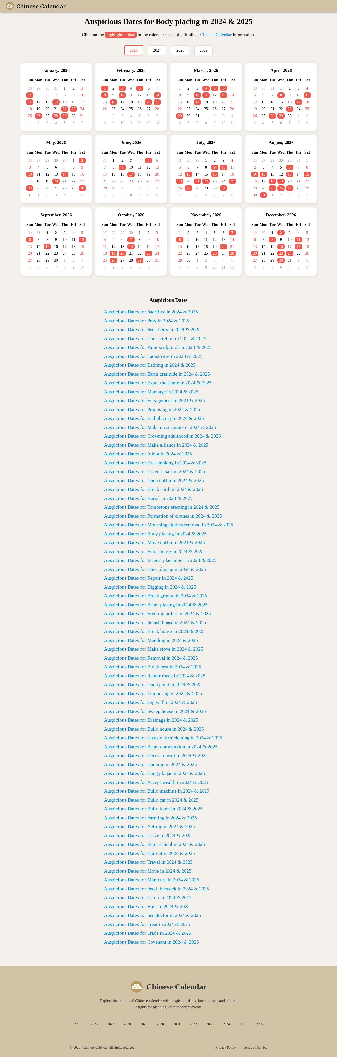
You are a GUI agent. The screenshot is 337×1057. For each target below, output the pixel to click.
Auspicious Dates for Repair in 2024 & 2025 (148, 578)
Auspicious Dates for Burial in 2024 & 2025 (148, 498)
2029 (143, 1024)
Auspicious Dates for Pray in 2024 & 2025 (146, 320)
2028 (127, 1024)
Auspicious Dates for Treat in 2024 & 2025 (147, 924)
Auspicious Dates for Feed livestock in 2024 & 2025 (156, 888)
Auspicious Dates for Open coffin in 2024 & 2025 (154, 480)
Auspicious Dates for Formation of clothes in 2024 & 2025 (163, 516)
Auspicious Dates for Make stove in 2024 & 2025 (153, 649)
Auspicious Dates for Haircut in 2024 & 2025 (149, 853)
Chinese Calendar (216, 34)
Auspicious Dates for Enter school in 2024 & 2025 (154, 844)
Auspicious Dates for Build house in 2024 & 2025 (154, 729)
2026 (94, 1024)
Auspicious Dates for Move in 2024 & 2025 (147, 871)
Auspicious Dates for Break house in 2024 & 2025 (154, 631)
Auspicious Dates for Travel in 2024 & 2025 (148, 862)
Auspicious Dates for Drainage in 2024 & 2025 (151, 720)
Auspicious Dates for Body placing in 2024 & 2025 (155, 533)
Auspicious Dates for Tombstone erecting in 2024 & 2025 (162, 507)
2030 (160, 1024)
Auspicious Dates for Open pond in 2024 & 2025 (153, 684)
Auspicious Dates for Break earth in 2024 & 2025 (153, 489)
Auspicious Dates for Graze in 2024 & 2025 (148, 835)
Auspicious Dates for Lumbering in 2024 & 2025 (153, 693)
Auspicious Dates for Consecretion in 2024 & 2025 (155, 338)
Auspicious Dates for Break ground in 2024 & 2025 (155, 595)
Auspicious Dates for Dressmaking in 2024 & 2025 (155, 462)
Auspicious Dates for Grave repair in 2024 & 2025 (154, 471)
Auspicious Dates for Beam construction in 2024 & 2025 (161, 746)
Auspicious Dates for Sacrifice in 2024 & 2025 (151, 311)
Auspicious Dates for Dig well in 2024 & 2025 (150, 702)
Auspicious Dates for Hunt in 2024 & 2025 (147, 906)
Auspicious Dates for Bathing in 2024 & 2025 (150, 365)
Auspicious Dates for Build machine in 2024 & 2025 (156, 791)
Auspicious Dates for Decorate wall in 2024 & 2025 (156, 755)
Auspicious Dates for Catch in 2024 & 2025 (147, 897)
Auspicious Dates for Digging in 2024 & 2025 (150, 587)
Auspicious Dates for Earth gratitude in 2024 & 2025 (157, 373)
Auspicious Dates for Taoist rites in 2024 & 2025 (153, 356)
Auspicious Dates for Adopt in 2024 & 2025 (148, 453)
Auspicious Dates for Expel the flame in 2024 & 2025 (158, 382)
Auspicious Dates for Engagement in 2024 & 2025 (154, 400)
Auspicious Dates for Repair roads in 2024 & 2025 (154, 675)
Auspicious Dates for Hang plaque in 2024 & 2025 (154, 773)
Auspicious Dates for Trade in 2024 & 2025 (147, 933)
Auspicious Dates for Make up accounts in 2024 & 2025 (160, 427)
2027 (110, 1024)
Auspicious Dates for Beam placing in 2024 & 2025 (155, 604)
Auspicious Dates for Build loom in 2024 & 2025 (153, 808)
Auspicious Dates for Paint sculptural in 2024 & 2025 (157, 347)
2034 (226, 1024)
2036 (259, 1024)
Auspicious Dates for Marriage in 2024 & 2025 (151, 391)
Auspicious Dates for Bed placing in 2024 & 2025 (154, 418)
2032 (193, 1024)
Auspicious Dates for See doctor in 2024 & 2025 (152, 915)
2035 (243, 1024)
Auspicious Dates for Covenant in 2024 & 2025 (151, 942)
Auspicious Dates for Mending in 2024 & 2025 (151, 640)
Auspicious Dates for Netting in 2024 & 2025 (149, 826)
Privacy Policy (225, 1047)
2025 (77, 1024)
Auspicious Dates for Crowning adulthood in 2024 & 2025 (162, 436)
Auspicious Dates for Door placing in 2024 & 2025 (155, 569)
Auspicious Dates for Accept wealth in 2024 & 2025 (156, 782)
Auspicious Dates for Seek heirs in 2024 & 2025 (152, 329)
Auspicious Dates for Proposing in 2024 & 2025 (152, 409)
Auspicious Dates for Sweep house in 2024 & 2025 (155, 711)
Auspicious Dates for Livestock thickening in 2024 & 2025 (163, 737)
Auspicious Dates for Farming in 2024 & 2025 (150, 817)
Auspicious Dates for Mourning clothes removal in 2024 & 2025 (168, 524)
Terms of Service (255, 1047)
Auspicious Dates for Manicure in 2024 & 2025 (151, 879)
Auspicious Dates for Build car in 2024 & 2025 (151, 800)
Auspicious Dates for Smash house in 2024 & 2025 (155, 622)
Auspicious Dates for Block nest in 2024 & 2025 (152, 666)
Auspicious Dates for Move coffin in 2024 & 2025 (154, 542)
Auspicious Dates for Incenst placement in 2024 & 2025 (160, 560)
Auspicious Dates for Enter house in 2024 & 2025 (154, 551)
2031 (176, 1024)
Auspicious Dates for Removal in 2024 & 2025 (151, 658)
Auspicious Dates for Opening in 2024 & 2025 (150, 764)
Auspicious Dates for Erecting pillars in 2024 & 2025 (157, 613)
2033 (209, 1024)
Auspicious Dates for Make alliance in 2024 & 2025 (156, 445)
